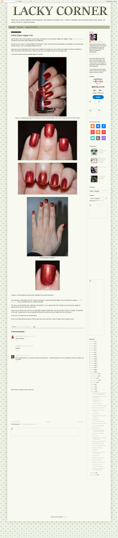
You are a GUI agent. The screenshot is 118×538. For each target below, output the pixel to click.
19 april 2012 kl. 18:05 (24, 355)
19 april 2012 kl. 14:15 (27, 346)
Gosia (17, 355)
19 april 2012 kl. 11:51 (29, 336)
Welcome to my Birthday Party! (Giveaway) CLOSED (102, 160)
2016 (92, 363)
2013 (92, 369)
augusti (94, 382)
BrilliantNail (18, 346)
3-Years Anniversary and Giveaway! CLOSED (102, 151)
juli (93, 384)
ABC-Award (95, 435)
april (93, 391)
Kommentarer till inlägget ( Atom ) (28, 424)
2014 (92, 367)
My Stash (20, 27)
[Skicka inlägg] (34, 326)
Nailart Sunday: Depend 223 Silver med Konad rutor (99, 393)
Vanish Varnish (19, 336)
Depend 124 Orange (97, 447)
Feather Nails (95, 455)
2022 (92, 350)
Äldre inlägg (80, 421)
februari (94, 475)
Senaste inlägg (15, 421)
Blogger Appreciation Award (99, 441)
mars (93, 472)
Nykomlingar (95, 413)
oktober (94, 378)
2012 (92, 372)
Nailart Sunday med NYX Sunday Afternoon (98, 469)
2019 (92, 356)
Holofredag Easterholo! (98, 457)
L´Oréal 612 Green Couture (99, 445)
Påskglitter (94, 450)
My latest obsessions (78, 39)
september (95, 380)
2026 (92, 341)
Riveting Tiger (95, 419)
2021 (92, 352)
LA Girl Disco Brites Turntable (99, 405)
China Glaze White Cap (98, 443)
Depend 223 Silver (97, 460)
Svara (16, 340)
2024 (92, 346)
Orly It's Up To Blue (97, 403)
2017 (92, 361)
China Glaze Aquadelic (98, 433)
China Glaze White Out (98, 425)
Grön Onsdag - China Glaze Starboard (102, 178)
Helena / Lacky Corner (22, 326)
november (95, 376)
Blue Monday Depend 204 (98, 407)
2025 (92, 343)
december (95, 373)
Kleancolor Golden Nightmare (97, 400)
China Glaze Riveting (97, 466)
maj (93, 389)
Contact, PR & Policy (32, 27)
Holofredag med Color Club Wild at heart (99, 438)
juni (93, 386)
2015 (92, 365)
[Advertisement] (47, 406)
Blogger (65, 517)
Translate (101, 200)
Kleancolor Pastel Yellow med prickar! (98, 453)
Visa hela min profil (94, 54)
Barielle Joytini (96, 427)
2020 (92, 354)
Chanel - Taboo (102, 167)
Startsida (12, 27)
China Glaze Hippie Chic (98, 421)
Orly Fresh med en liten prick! (99, 423)
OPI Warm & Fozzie (97, 464)
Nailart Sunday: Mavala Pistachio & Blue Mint (98, 430)
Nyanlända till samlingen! (98, 462)
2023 (92, 348)
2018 (92, 359)
